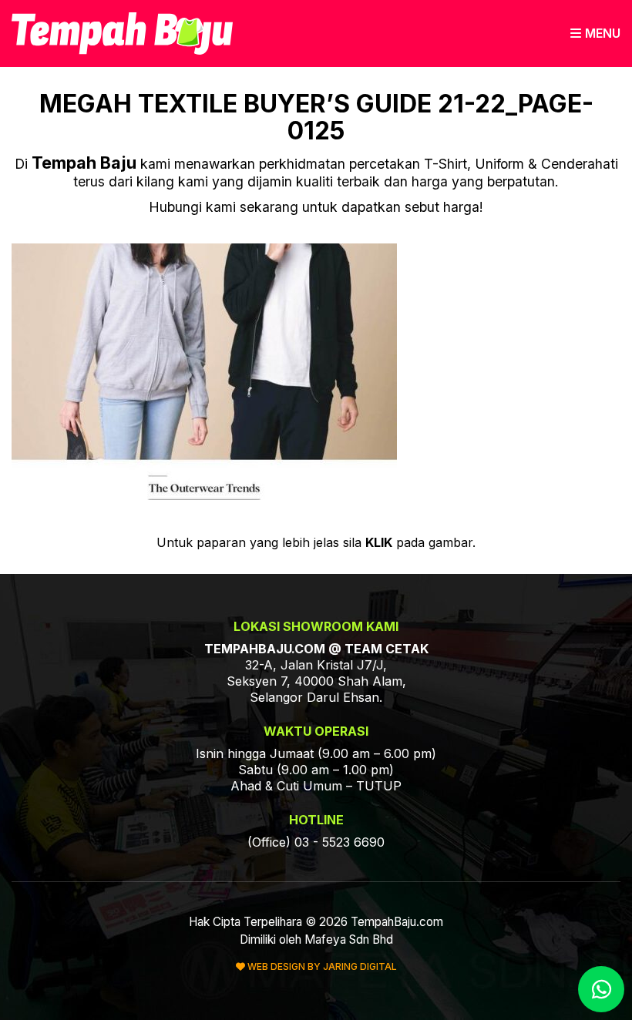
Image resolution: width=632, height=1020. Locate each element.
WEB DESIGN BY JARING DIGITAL (321, 966)
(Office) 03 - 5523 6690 (316, 842)
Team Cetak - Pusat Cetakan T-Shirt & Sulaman (122, 33)
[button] (595, 33)
